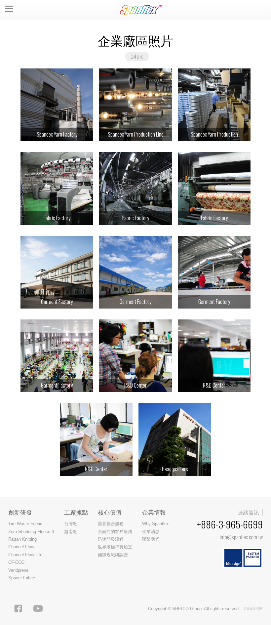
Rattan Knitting (22, 539)
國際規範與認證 (113, 554)
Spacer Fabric (21, 577)
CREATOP (253, 608)
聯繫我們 (150, 539)
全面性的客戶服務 (115, 531)
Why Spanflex (155, 523)
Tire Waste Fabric (25, 523)
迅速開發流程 (111, 539)
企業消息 (150, 531)
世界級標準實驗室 (115, 546)
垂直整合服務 (111, 523)
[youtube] (38, 608)
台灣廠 (70, 523)
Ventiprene (18, 570)
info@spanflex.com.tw (241, 537)
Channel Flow (21, 546)
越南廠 (70, 531)
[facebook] (18, 608)
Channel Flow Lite (25, 554)
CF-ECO (16, 562)
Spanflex (142, 10)
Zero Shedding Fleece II (31, 531)
